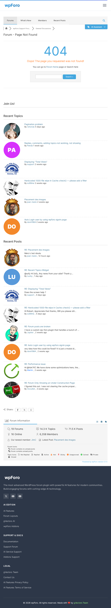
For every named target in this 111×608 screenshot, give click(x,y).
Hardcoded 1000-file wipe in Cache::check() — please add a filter (55, 180)
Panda (30, 145)
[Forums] (6, 28)
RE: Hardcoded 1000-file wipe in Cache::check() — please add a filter (57, 307)
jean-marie (32, 202)
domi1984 (31, 222)
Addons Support (11, 557)
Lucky (29, 276)
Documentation (10, 541)
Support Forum (10, 546)
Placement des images (35, 199)
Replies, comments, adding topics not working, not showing (52, 143)
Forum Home (52, 67)
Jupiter (30, 332)
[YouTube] (13, 496)
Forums (10, 20)
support (30, 164)
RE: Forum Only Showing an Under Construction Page (49, 383)
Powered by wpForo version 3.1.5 (94, 462)
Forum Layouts (10, 516)
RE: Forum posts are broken (37, 326)
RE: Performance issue (35, 364)
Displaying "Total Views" (35, 162)
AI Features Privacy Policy (15, 582)
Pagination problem (33, 124)
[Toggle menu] (105, 5)
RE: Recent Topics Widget (36, 270)
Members (42, 20)
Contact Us (8, 577)
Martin (30, 370)
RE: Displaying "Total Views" (37, 289)
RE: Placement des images (36, 250)
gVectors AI (9, 521)
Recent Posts (59, 20)
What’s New (26, 20)
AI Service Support (12, 551)
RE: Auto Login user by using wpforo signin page (47, 345)
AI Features (8, 511)
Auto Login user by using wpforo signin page (45, 219)
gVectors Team (10, 572)
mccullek (31, 389)
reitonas (31, 127)
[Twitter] (6, 496)
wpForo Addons (11, 526)
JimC (33, 440)
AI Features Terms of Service (17, 587)
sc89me (30, 183)
